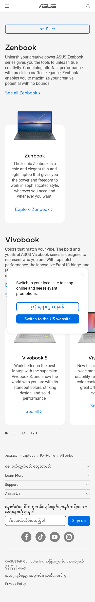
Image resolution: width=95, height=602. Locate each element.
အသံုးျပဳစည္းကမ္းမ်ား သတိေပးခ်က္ (35, 576)
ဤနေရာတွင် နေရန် (47, 306)
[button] (7, 6)
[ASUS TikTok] (40, 537)
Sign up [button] (79, 520)
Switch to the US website (47, 319)
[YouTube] (55, 537)
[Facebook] (26, 537)
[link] (47, 6)
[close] (82, 274)
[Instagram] (69, 537)
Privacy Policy (15, 584)
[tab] (6, 433)
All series (66, 456)
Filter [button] (50, 29)
